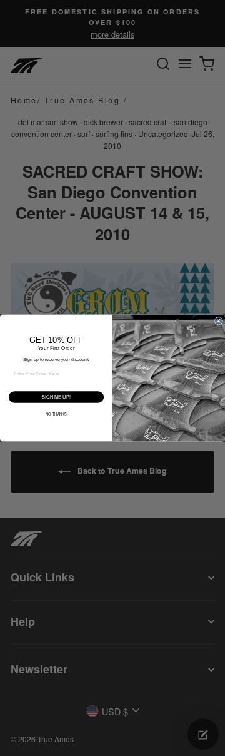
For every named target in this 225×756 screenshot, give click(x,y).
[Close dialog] (218, 320)
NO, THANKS (56, 414)
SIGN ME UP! (56, 397)
